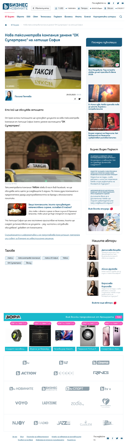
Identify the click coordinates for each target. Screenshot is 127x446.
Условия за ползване (25, 440)
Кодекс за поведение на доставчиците (66, 437)
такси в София (51, 258)
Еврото (20, 16)
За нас (14, 437)
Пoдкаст (58, 16)
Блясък (87, 16)
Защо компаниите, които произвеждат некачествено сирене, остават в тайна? (50, 206)
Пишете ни (71, 440)
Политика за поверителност (38, 437)
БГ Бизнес (9, 16)
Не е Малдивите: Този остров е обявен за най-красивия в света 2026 (102, 72)
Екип (22, 437)
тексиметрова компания (29, 258)
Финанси (68, 16)
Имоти (78, 16)
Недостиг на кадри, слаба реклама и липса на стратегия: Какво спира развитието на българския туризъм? (104, 173)
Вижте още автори (102, 302)
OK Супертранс (14, 263)
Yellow (65, 258)
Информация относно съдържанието (50, 440)
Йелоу (28, 263)
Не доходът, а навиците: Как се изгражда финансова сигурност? (103, 157)
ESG (28, 16)
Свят (35, 16)
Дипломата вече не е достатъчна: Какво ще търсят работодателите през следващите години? (102, 192)
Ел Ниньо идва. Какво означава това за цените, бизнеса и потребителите (103, 106)
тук (119, 317)
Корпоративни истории (104, 16)
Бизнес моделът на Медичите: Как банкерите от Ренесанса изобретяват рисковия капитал (103, 135)
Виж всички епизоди (98, 208)
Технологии (46, 16)
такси (10, 258)
